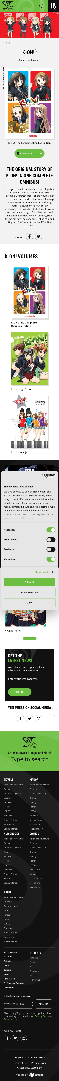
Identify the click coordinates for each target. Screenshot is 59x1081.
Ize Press (33, 975)
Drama (7, 798)
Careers (7, 970)
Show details (42, 572)
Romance (8, 815)
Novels (8, 780)
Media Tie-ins (35, 869)
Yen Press (34, 957)
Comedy (7, 789)
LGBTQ (7, 811)
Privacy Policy (42, 1016)
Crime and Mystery (12, 793)
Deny (29, 602)
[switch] (50, 539)
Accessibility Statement (29, 1067)
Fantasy (7, 802)
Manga (34, 780)
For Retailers (9, 978)
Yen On (33, 962)
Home (7, 43)
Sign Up (43, 1004)
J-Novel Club (35, 980)
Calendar (8, 961)
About (6, 965)
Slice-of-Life (9, 824)
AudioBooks (11, 834)
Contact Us (9, 987)
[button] (30, 638)
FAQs (6, 974)
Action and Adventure (13, 784)
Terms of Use (11, 1019)
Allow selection (29, 592)
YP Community (10, 952)
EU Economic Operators (14, 983)
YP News (8, 956)
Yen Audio (34, 971)
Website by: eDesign (29, 1074)
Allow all (29, 582)
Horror (7, 806)
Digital (8, 892)
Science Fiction (10, 820)
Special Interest (10, 829)
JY (30, 966)
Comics (34, 834)
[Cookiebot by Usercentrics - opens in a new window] (42, 476)
